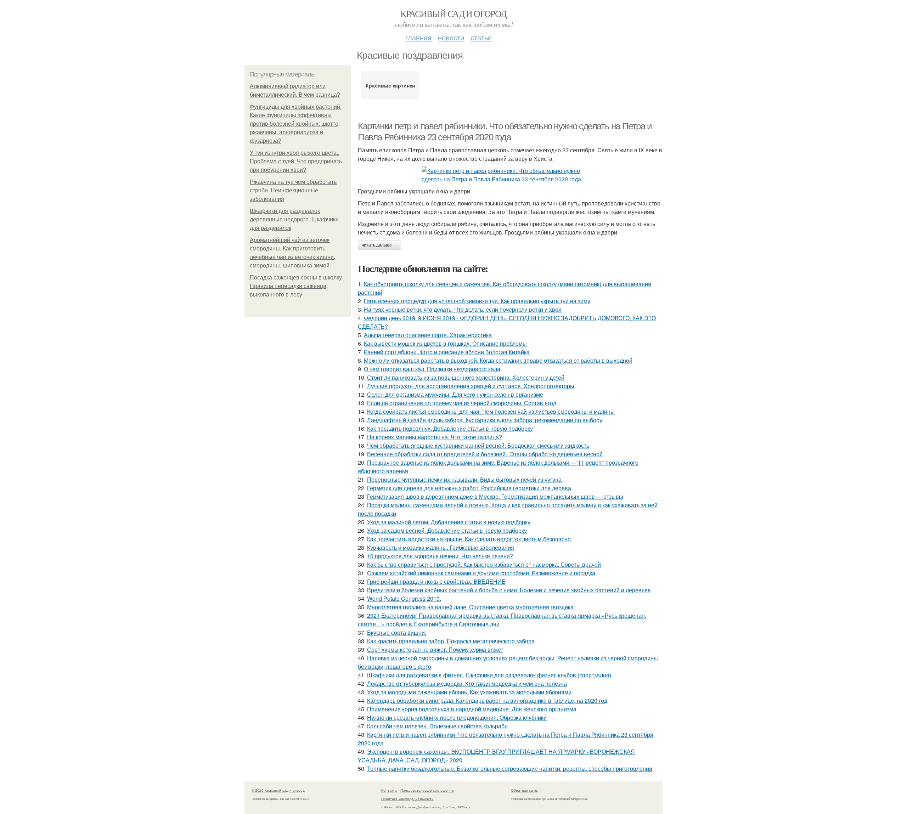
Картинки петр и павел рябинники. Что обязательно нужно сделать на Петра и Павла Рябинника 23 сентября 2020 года (505, 131)
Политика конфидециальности (407, 798)
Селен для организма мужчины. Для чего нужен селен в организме (455, 394)
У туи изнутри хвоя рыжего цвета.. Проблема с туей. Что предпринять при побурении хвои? (296, 161)
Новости (451, 37)
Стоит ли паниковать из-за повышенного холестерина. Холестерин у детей (465, 377)
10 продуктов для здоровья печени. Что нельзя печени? (440, 556)
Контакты (389, 790)
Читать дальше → (379, 245)
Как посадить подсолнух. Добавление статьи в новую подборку (450, 428)
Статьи (481, 37)
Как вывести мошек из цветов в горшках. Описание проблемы (445, 343)
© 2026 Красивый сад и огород (278, 790)
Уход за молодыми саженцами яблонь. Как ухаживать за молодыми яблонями (469, 692)
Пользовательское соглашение (427, 790)
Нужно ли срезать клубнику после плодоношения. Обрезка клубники (457, 717)
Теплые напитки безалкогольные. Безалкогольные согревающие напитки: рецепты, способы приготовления (509, 768)
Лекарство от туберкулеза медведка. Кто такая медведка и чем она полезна (467, 683)
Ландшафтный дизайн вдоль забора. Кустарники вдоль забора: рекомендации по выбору (484, 420)
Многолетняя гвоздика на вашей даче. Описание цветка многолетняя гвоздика (470, 607)
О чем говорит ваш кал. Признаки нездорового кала (432, 369)
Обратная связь (524, 790)
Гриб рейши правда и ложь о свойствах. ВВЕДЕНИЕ (436, 581)
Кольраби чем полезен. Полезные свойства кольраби (437, 726)
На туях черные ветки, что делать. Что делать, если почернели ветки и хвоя (463, 309)
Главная (418, 37)
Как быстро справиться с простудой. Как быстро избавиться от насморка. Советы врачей (484, 564)
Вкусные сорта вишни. (396, 632)
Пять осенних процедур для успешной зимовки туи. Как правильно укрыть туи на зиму (477, 301)
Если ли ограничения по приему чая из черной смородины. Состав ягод (461, 403)
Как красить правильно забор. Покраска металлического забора (451, 641)
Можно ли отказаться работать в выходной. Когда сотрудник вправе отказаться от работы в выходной (498, 360)
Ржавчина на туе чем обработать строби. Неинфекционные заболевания (293, 190)
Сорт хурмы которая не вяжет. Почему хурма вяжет (435, 649)
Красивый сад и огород (453, 13)
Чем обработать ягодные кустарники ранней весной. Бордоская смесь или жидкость (478, 445)
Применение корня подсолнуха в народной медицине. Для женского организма (471, 709)
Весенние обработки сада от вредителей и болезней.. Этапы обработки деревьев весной (485, 454)
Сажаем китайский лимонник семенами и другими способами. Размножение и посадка (481, 573)
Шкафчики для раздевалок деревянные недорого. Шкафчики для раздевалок (294, 219)
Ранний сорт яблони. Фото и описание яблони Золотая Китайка (447, 352)
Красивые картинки (390, 85)
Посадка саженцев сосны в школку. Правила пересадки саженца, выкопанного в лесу (296, 286)
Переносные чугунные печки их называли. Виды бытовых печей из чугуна (464, 479)
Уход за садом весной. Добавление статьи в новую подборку (447, 530)
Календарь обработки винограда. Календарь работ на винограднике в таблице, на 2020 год (487, 700)
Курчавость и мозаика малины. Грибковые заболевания (440, 547)
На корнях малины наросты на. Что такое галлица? (434, 437)
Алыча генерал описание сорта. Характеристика (428, 335)
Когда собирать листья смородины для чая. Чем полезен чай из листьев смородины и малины (491, 411)
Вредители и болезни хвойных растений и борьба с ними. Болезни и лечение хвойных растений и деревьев (509, 590)
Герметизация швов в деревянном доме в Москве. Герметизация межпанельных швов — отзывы (495, 496)
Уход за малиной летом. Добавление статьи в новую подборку (448, 522)
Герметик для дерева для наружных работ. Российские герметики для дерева (469, 488)
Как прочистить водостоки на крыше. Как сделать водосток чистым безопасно (469, 539)
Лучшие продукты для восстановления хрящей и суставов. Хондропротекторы (470, 386)
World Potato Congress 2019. (404, 598)
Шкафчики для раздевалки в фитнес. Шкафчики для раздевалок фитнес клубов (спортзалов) (489, 675)
